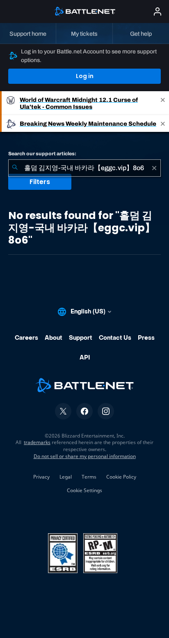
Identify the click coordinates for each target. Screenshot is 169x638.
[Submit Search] (14, 168)
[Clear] (154, 168)
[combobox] (84, 168)
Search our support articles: (42, 154)
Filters (40, 182)
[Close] (163, 103)
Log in (85, 76)
